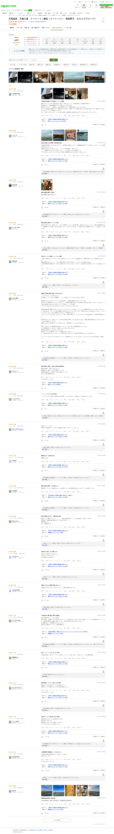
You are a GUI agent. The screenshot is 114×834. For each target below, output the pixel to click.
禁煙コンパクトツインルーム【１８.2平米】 (57, 121)
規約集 (45, 830)
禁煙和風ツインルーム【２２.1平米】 (56, 532)
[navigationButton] (103, 76)
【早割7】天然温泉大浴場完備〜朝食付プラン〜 (58, 695)
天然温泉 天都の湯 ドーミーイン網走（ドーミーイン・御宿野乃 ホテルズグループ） (53, 18)
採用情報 (40, 830)
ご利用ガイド (80, 1)
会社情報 (15, 830)
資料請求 (51, 830)
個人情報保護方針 (23, 830)
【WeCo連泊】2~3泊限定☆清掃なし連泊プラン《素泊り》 (60, 495)
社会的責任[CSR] (33, 830)
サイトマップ (87, 1)
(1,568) (57, 27)
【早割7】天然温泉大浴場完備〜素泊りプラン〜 (58, 382)
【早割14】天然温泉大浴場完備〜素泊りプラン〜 (58, 159)
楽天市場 (102, 1)
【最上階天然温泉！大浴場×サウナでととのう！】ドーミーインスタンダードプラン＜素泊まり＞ (68, 631)
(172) (35, 27)
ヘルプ (74, 1)
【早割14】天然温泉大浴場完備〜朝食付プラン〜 (58, 119)
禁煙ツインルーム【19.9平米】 (54, 384)
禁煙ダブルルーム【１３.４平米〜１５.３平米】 (58, 161)
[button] (13, 77)
